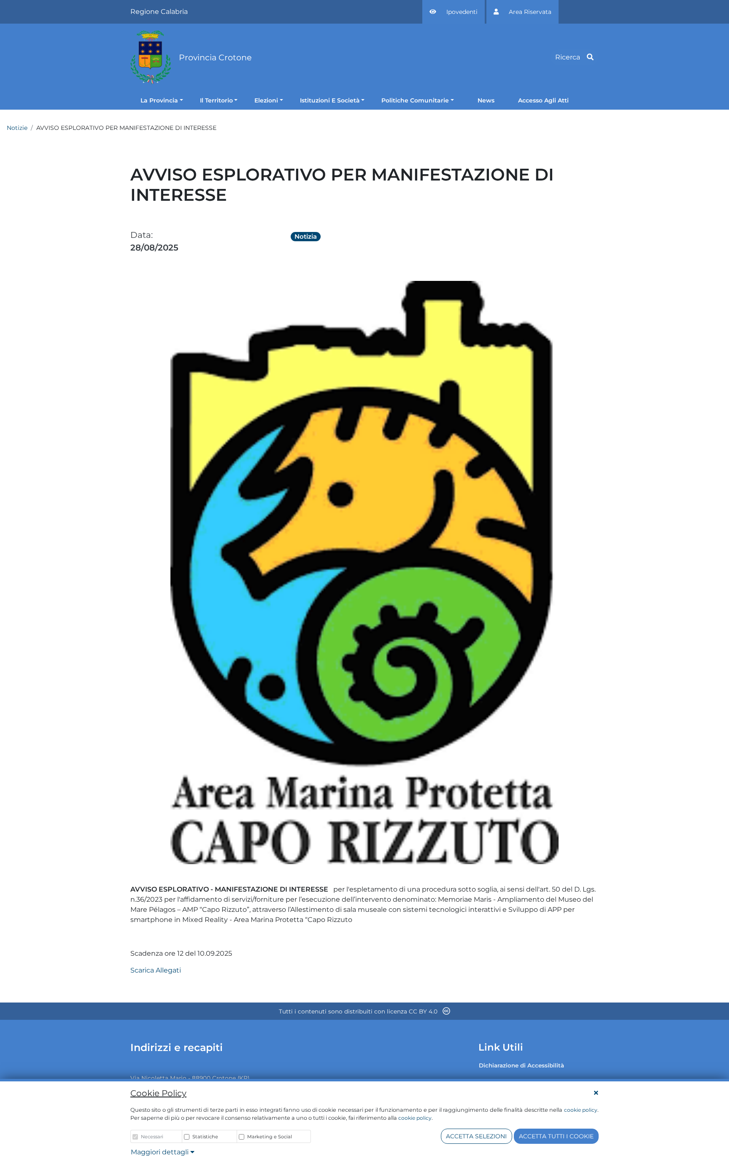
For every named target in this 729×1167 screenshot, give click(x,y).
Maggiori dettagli (160, 1152)
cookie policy (580, 1110)
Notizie (17, 128)
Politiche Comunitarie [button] (415, 100)
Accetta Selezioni (476, 1136)
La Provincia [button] (159, 100)
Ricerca (567, 57)
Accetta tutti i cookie (556, 1136)
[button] (453, 12)
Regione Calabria (159, 12)
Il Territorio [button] (216, 100)
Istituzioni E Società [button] (330, 100)
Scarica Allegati (155, 970)
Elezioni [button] (266, 100)
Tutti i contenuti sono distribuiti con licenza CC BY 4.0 (359, 1011)
